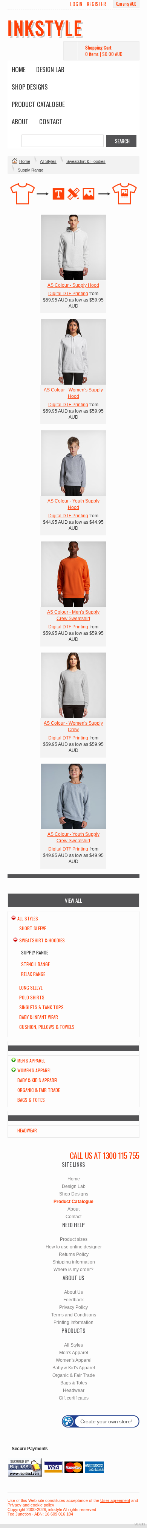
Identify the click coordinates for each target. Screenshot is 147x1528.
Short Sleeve (32, 928)
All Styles (48, 161)
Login (76, 4)
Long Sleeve (31, 987)
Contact (51, 121)
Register (96, 4)
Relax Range (33, 974)
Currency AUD (126, 4)
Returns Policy (74, 1254)
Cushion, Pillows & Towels (47, 1027)
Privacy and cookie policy (31, 1505)
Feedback (73, 1299)
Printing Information (73, 1322)
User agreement (115, 1500)
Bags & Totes (31, 1100)
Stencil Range (35, 964)
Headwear (27, 1130)
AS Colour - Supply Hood (73, 285)
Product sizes (73, 1239)
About (20, 121)
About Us (73, 1292)
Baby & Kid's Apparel (37, 1080)
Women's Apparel (34, 1070)
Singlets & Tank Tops (41, 1007)
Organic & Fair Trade (38, 1090)
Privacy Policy (73, 1307)
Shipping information (73, 1262)
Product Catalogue (38, 104)
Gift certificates (74, 1398)
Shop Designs (30, 86)
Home (19, 69)
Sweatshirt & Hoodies (86, 161)
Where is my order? (73, 1269)
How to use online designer (74, 1247)
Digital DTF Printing (68, 293)
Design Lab (50, 69)
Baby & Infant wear (38, 1017)
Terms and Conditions (73, 1315)
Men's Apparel (31, 1060)
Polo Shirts (31, 997)
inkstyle (45, 27)
